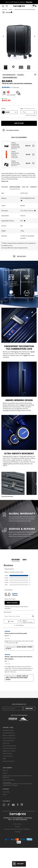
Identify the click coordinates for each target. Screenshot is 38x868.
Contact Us (6, 743)
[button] (11, 112)
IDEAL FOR (25, 187)
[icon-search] (3, 6)
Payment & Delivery (8, 740)
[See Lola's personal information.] (8, 661)
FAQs (4, 758)
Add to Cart (19, 123)
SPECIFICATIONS (15, 187)
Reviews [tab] (16, 559)
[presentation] (3, 36)
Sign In (5, 794)
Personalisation (7, 753)
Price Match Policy (8, 730)
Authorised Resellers (9, 780)
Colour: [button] (3, 108)
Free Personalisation (9, 74)
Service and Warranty (9, 738)
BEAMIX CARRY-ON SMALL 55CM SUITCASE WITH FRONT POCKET (17, 677)
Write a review (12, 603)
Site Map (17, 832)
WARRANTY (33, 187)
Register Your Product (9, 751)
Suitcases (4, 9)
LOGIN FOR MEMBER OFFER (10, 77)
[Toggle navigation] (35, 6)
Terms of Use (17, 824)
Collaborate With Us (9, 733)
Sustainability (7, 782)
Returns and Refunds (9, 735)
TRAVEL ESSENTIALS (15, 143)
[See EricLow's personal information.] (10, 635)
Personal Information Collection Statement (17, 829)
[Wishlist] (6, 6)
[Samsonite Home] (19, 6)
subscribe (29, 708)
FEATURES (4, 187)
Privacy (17, 826)
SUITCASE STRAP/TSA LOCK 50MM (14, 156)
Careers (5, 773)
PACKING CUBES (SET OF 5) (15, 165)
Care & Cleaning (7, 756)
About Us (5, 770)
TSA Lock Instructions (9, 748)
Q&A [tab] (25, 559)
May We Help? (21, 256)
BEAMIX (10, 9)
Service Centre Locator (9, 746)
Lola (6, 661)
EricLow (7, 635)
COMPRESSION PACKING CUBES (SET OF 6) (15, 147)
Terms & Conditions (8, 761)
